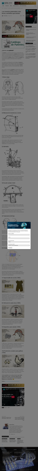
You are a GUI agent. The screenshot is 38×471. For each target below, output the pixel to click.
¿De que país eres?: (11, 240)
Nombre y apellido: (11, 233)
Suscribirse (10, 247)
